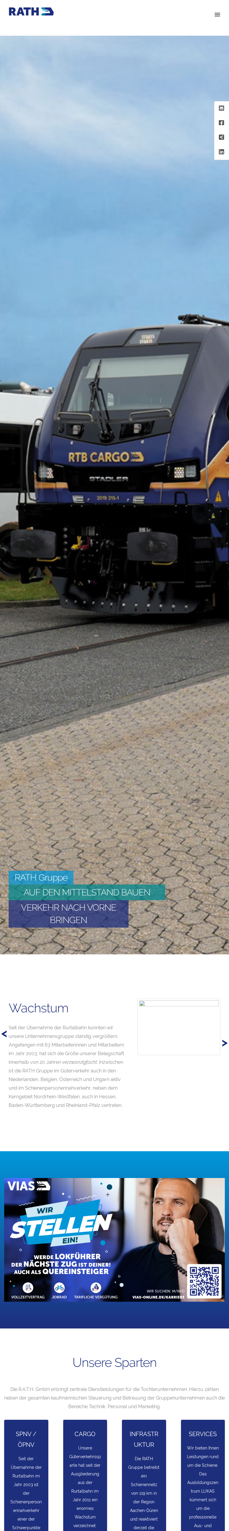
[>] (7, 993)
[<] (18, 993)
